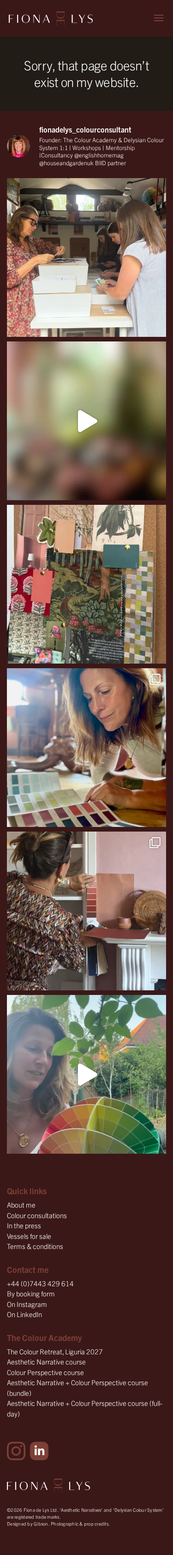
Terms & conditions (35, 1246)
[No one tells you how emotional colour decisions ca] (86, 584)
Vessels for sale (29, 1235)
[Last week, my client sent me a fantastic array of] (86, 911)
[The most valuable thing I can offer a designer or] (86, 257)
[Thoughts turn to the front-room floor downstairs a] (86, 747)
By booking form (31, 1293)
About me (21, 1204)
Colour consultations (37, 1215)
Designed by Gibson (27, 1523)
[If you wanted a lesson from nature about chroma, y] (86, 1074)
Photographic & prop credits (79, 1523)
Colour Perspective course (45, 1372)
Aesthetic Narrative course (46, 1361)
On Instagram (27, 1304)
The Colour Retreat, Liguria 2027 (55, 1351)
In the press (24, 1225)
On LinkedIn (24, 1314)
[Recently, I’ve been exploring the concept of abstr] (86, 420)
